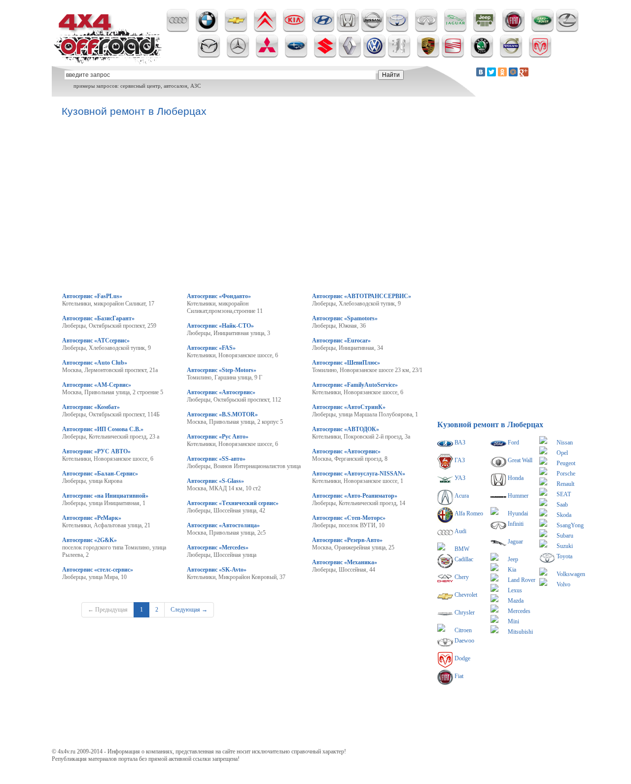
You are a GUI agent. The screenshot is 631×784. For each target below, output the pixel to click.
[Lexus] (567, 30)
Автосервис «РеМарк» (91, 517)
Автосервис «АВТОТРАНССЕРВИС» (361, 296)
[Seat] (452, 55)
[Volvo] (511, 55)
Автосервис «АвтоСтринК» (349, 407)
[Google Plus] (524, 72)
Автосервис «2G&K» (89, 540)
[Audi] (177, 30)
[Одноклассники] (502, 72)
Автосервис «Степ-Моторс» (349, 517)
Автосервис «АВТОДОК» (345, 429)
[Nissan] (372, 30)
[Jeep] (484, 30)
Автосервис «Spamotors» (345, 318)
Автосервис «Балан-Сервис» (100, 473)
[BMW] (206, 30)
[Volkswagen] (374, 55)
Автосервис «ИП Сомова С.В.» (102, 429)
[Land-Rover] (542, 30)
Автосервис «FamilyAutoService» (355, 384)
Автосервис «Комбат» (91, 407)
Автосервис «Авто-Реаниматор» (354, 495)
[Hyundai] (323, 30)
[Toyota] (397, 30)
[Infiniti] (426, 30)
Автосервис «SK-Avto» (216, 569)
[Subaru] (296, 55)
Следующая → (189, 609)
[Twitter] (491, 72)
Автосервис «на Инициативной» (105, 495)
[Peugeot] (399, 55)
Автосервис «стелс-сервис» (97, 569)
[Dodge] (540, 55)
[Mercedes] (237, 55)
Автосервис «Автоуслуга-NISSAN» (358, 473)
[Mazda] (208, 55)
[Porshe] (428, 55)
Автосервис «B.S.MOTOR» (222, 414)
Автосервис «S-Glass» (215, 480)
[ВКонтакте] (480, 72)
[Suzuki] (325, 55)
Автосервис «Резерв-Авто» (347, 540)
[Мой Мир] (513, 72)
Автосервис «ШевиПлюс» (346, 362)
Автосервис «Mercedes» (217, 547)
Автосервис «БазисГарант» (98, 318)
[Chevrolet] (235, 30)
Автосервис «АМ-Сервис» (96, 384)
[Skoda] (481, 55)
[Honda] (347, 30)
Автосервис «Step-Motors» (221, 370)
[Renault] (349, 55)
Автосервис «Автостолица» (223, 525)
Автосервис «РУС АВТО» (96, 451)
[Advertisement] (241, 681)
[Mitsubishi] (267, 55)
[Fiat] (513, 30)
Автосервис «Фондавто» (219, 296)
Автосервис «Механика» (344, 562)
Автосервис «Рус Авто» (217, 436)
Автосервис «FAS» (211, 347)
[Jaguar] (455, 30)
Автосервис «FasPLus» (92, 296)
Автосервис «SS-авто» (216, 458)
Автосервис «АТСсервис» (96, 340)
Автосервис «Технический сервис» (233, 503)
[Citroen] (265, 30)
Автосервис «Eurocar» (341, 340)
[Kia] (294, 30)
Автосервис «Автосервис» (221, 392)
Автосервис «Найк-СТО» (220, 325)
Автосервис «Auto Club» (94, 362)
